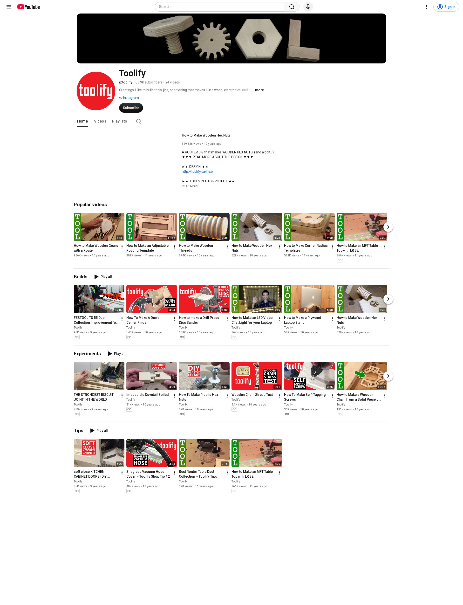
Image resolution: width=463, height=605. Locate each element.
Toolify (78, 327)
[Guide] (9, 7)
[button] (190, 186)
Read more (190, 186)
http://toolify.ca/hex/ (197, 171)
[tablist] (231, 121)
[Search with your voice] (308, 7)
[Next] (388, 227)
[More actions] (122, 246)
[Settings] (426, 7)
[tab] (82, 121)
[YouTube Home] (28, 7)
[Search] (292, 7)
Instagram (131, 98)
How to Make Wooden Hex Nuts (206, 135)
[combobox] (221, 7)
